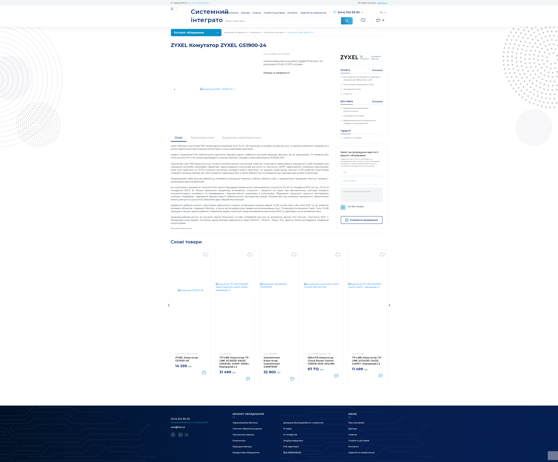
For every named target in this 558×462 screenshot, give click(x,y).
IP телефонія (290, 434)
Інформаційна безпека (245, 422)
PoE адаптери (291, 446)
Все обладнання (292, 452)
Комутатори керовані (274, 32)
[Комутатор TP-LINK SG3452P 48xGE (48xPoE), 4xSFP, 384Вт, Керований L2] (235, 301)
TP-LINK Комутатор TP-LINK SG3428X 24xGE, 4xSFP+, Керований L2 (367, 360)
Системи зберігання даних (247, 428)
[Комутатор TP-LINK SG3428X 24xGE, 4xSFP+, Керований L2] (367, 301)
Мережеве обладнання (235, 32)
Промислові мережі (243, 434)
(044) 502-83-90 (180, 418)
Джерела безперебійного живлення (303, 422)
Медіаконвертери (293, 440)
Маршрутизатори (242, 446)
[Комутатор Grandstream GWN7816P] (279, 301)
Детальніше (377, 70)
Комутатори (255, 32)
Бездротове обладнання (246, 452)
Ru (180, 434)
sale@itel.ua (382, 3)
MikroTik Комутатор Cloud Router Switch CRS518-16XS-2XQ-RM (321, 360)
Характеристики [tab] (202, 137)
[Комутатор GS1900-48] (190, 301)
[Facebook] (173, 435)
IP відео (287, 428)
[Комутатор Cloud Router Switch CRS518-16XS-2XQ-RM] (323, 301)
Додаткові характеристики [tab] (241, 137)
